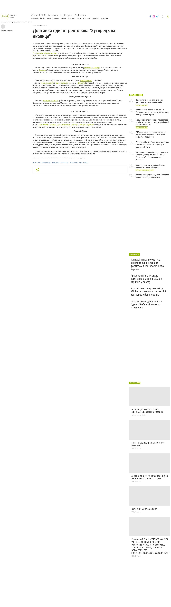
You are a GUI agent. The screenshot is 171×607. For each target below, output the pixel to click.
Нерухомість (34, 18)
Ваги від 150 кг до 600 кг (144, 509)
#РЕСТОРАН (74, 163)
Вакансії (42, 18)
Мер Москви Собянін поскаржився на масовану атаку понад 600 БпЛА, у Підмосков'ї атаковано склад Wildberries (152, 156)
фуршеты (81, 83)
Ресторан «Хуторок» (86, 125)
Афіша (49, 18)
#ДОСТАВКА (83, 163)
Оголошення (87, 18)
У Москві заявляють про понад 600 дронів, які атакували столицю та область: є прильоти (151, 134)
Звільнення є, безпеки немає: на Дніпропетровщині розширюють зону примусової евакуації (152, 112)
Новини (54, 15)
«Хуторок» (42, 70)
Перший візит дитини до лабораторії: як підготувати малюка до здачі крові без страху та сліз (152, 122)
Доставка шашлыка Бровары (67, 125)
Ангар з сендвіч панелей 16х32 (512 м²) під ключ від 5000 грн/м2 (149, 477)
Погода (79, 18)
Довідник (67, 15)
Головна (63, 18)
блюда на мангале (47, 83)
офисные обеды (86, 80)
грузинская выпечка (63, 83)
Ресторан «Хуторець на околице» (45, 53)
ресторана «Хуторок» (50, 101)
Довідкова (104, 18)
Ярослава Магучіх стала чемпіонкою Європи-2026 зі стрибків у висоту (146, 279)
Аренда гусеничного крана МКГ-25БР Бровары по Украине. (147, 410)
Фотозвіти (56, 18)
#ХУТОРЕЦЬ (65, 163)
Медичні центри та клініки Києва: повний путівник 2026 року (150, 166)
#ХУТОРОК (55, 163)
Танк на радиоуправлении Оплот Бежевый (148, 444)
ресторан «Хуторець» (92, 68)
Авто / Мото (71, 18)
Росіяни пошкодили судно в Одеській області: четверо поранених (152, 176)
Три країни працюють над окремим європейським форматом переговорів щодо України (147, 264)
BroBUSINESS (40, 15)
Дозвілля (81, 15)
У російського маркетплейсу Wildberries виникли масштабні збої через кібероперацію (148, 291)
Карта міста (96, 18)
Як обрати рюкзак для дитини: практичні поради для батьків (149, 101)
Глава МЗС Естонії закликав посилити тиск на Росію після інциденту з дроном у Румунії (152, 144)
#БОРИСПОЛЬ (46, 163)
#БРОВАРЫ (36, 163)
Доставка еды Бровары (47, 125)
